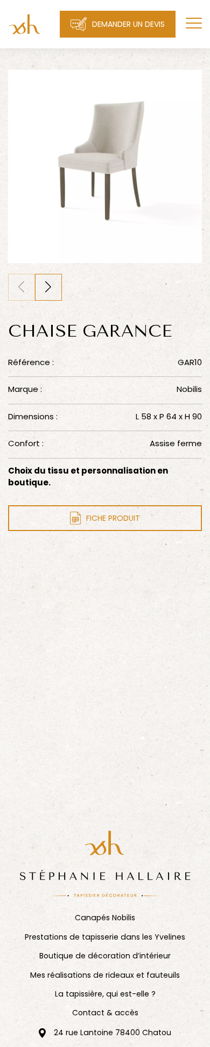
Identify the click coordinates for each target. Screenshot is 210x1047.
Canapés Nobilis (105, 918)
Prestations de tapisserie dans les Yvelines (105, 937)
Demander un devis (128, 24)
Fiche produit (113, 518)
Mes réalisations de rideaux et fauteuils (105, 975)
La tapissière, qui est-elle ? (105, 994)
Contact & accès (105, 1013)
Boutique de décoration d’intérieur (105, 956)
